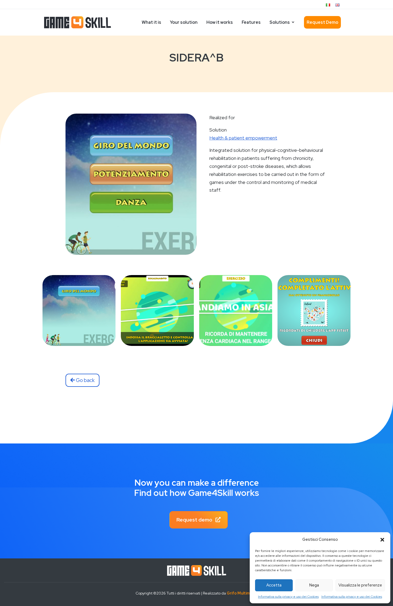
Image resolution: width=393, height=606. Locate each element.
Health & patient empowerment (243, 138)
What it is (151, 22)
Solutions (279, 22)
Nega (314, 585)
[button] (382, 539)
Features (251, 22)
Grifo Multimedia (242, 593)
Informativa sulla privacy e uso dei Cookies (288, 597)
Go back (85, 380)
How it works (219, 22)
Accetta (274, 585)
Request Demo (322, 22)
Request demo (194, 519)
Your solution (184, 22)
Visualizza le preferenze (360, 585)
